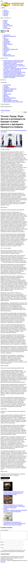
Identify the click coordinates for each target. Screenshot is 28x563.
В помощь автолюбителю (9, 36)
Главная (5, 10)
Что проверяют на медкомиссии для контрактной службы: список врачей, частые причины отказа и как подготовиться (14, 72)
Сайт (2, 547)
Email (2, 544)
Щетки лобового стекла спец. (10, 100)
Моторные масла (7, 99)
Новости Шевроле (7, 44)
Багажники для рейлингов (9, 88)
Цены (4, 53)
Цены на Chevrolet (7, 25)
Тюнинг (5, 26)
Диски (5, 92)
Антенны (5, 86)
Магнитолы (6, 96)
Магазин (5, 15)
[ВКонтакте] (2, 31)
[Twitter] (4, 31)
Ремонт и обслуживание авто (10, 49)
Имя (2, 542)
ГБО (4, 37)
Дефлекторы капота (8, 90)
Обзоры (5, 21)
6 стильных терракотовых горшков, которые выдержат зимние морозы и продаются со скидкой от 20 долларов (14, 76)
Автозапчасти (6, 35)
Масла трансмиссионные (9, 97)
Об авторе (5, 14)
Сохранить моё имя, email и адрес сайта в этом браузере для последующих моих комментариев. (13, 551)
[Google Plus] (8, 31)
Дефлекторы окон (7, 91)
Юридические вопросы (9, 55)
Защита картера (7, 94)
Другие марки (6, 28)
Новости (5, 20)
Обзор (4, 45)
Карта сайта (6, 11)
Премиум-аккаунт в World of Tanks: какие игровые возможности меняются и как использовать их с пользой (13, 62)
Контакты (5, 12)
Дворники (5, 38)
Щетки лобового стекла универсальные (13, 101)
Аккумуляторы (7, 84)
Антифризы (6, 87)
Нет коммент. (4, 131)
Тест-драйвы (6, 24)
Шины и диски (7, 54)
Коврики (5, 95)
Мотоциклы (6, 42)
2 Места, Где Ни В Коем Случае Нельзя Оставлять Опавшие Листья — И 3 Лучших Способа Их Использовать (14, 66)
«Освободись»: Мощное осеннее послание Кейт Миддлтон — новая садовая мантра (15, 69)
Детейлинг (6, 40)
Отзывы (5, 23)
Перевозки (6, 47)
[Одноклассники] (6, 31)
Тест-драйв (6, 50)
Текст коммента (4, 530)
